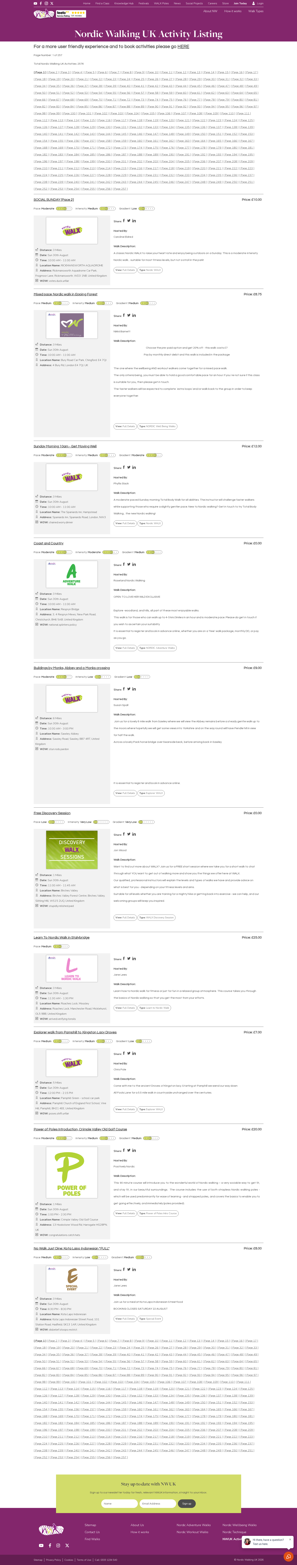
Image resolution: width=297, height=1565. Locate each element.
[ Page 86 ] (96, 106)
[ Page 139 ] (246, 127)
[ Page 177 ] (183, 147)
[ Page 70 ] (96, 99)
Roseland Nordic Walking (129, 580)
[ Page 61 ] (195, 93)
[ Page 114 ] (72, 120)
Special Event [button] (150, 1318)
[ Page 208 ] (231, 161)
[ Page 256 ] (104, 189)
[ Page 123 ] (215, 120)
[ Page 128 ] (72, 127)
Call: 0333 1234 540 (106, 1560)
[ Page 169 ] (57, 147)
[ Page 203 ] (152, 161)
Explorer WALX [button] (151, 793)
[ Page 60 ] (181, 93)
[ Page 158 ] (104, 141)
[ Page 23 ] (111, 79)
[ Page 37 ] (82, 86)
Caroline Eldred (123, 236)
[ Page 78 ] (209, 99)
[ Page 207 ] (215, 161)
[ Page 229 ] (120, 175)
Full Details (125, 270)
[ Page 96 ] (237, 106)
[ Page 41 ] (139, 86)
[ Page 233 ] (183, 175)
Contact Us (92, 1532)
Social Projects (194, 3)
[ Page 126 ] (41, 127)
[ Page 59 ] (167, 93)
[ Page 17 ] (251, 72)
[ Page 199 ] (88, 161)
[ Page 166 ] (231, 141)
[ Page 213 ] (88, 168)
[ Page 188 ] (136, 154)
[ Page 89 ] (139, 106)
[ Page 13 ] (195, 72)
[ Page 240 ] (72, 182)
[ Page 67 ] (54, 99)
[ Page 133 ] (152, 127)
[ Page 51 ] (54, 93)
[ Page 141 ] (57, 134)
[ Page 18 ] (40, 79)
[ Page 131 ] (120, 127)
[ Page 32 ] (237, 79)
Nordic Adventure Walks (194, 1525)
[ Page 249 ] (215, 182)
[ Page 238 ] (41, 182)
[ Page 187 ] (120, 154)
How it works (232, 11)
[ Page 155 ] (57, 141)
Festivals (144, 3)
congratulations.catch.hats (64, 1235)
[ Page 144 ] (104, 134)
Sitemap (90, 1525)
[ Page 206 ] (199, 161)
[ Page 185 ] (88, 154)
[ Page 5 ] (90, 72)
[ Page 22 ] (96, 79)
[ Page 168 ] (41, 147)
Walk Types (255, 11)
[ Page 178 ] (199, 147)
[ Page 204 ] (167, 161)
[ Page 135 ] (183, 127)
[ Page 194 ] (231, 154)
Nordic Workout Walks (192, 1532)
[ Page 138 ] (231, 127)
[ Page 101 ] (85, 113)
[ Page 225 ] (57, 175)
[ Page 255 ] (88, 189)
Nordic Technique (234, 1532)
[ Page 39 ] (111, 86)
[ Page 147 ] (152, 134)
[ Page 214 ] (104, 168)
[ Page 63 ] (223, 93)
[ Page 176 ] (167, 147)
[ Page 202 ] (136, 161)
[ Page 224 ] (41, 175)
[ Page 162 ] (167, 141)
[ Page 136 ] (199, 127)
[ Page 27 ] (167, 79)
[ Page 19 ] (54, 79)
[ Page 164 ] (199, 141)
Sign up (186, 1504)
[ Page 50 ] (40, 93)
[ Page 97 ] (251, 106)
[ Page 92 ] (181, 106)
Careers (212, 3)
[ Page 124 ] (231, 120)
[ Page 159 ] (120, 141)
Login (260, 3)
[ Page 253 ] (57, 189)
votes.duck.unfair (59, 281)
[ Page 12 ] (181, 72)
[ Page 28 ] (181, 79)
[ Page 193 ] (215, 154)
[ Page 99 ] (54, 113)
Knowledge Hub (124, 3)
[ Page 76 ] (181, 99)
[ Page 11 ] (167, 72)
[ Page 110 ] (227, 113)
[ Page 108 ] (196, 113)
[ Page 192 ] (199, 154)
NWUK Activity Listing (238, 1539)
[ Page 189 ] (152, 154)
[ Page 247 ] (183, 182)
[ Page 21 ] (82, 79)
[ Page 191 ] (183, 154)
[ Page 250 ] (231, 182)
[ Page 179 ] (215, 147)
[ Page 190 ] (167, 154)
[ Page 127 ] (57, 127)
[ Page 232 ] (167, 175)
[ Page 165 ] (215, 141)
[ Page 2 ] (53, 72)
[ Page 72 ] (125, 99)
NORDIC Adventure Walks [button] (157, 648)
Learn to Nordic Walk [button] (154, 1008)
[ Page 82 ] (40, 106)
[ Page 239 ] (57, 182)
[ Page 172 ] (104, 147)
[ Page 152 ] (231, 134)
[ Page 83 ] (54, 106)
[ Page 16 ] (237, 72)
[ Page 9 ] (139, 72)
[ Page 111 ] (243, 113)
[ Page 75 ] (167, 99)
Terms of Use (84, 1560)
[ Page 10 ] (153, 72)
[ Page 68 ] (68, 99)
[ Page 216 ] (136, 168)
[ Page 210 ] (41, 168)
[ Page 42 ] (153, 86)
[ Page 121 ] (183, 120)
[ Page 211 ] (57, 168)
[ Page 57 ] (139, 93)
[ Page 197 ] (57, 161)
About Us (137, 1525)
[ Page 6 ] (102, 72)
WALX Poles (161, 3)
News (177, 3)
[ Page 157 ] (88, 141)
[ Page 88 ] (125, 106)
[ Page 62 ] (209, 93)
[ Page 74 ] (153, 99)
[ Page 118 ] (136, 120)
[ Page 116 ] (104, 120)
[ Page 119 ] (152, 120)
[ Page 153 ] (246, 134)
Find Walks (92, 1539)
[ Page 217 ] (152, 168)
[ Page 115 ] (88, 120)
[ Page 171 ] (88, 147)
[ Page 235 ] (215, 175)
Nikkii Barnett (122, 331)
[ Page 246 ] (167, 182)
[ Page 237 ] (246, 175)
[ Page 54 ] (96, 93)
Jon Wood (120, 850)
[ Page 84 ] (68, 106)
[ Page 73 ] (139, 99)
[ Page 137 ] (215, 127)
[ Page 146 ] (136, 134)
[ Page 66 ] (40, 99)
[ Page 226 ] (72, 175)
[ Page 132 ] (136, 127)
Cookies (68, 1560)
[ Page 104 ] (132, 113)
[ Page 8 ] (127, 72)
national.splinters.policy (63, 624)
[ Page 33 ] (251, 79)
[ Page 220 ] (199, 168)
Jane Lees (120, 974)
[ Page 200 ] (104, 161)
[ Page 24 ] (125, 79)
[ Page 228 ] (104, 175)
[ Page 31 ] (223, 79)
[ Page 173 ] (120, 147)
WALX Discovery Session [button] (156, 917)
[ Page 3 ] (65, 72)
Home (86, 3)
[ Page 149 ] (183, 134)
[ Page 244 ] (136, 182)
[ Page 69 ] (82, 99)
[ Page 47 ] (223, 86)
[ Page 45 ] (195, 86)
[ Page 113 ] (57, 120)
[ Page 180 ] (231, 147)
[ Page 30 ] (209, 79)
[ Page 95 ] (223, 106)
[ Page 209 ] (246, 161)
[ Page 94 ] (209, 106)
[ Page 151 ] (215, 134)
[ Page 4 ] (78, 72)
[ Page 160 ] (136, 141)
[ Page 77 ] (195, 99)
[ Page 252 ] (41, 189)
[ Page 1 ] (40, 72)
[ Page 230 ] (136, 175)
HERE (183, 46)
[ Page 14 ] (209, 72)
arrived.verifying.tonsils (62, 1019)
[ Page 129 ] (88, 127)
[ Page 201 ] (120, 161)
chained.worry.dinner (61, 522)
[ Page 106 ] (164, 113)
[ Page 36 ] (68, 86)
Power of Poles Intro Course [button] (158, 1213)
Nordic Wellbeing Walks (240, 1525)
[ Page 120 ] (167, 120)
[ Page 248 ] (199, 182)
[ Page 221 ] (215, 168)
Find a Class (102, 3)
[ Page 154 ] (41, 141)
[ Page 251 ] (246, 182)
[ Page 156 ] (72, 141)
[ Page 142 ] (72, 134)
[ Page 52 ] (68, 93)
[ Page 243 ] (120, 182)
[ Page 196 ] (41, 161)
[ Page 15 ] (223, 72)
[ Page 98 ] (40, 113)
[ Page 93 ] (195, 106)
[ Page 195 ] (246, 154)
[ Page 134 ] (167, 127)
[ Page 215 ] (120, 168)
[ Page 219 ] (183, 168)
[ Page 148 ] (167, 134)
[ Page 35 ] (54, 86)
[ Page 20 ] (68, 79)
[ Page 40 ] (125, 86)
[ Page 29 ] (195, 79)
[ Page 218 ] (167, 168)
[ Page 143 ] (88, 134)
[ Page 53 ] (82, 93)
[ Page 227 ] (88, 175)
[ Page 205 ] (183, 161)
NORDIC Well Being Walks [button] (157, 426)
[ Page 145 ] (120, 134)
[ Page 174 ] (136, 147)
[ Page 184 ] (72, 154)
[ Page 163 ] (183, 141)
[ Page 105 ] (148, 113)
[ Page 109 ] (211, 113)
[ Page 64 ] (237, 93)
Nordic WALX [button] (150, 270)
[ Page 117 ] (120, 120)
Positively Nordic (124, 1166)
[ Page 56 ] (125, 93)
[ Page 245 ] (152, 182)
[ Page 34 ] (40, 86)
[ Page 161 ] (152, 141)
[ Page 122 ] (199, 120)
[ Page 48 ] (237, 86)
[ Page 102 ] (101, 113)
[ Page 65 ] (251, 93)
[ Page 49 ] (251, 86)
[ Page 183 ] (57, 154)
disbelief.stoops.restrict (63, 1329)
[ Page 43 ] (167, 86)
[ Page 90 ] (153, 106)
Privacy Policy (53, 1560)
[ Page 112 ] (41, 120)
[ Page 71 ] (111, 99)
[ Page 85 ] (82, 106)
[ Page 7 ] (115, 72)
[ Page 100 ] (69, 113)
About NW (210, 11)
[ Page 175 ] (152, 147)
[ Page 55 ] (111, 93)
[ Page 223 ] (246, 168)
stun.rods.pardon (59, 749)
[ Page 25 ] (139, 79)
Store (225, 3)
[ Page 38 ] (96, 86)
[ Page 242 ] (104, 182)
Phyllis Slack (121, 483)
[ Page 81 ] (251, 99)
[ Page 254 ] (72, 189)
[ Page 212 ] (72, 168)
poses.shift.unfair (59, 1113)
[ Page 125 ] (246, 120)
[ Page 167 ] (246, 141)
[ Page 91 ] (167, 106)
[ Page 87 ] (111, 106)
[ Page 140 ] (41, 134)
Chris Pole (120, 1069)
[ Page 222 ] (231, 168)
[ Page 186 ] (104, 154)
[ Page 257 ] (120, 189)
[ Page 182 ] (41, 154)
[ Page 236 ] (231, 175)
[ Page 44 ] (181, 86)
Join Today (240, 3)
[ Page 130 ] (104, 127)
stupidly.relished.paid (61, 906)
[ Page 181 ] (246, 147)
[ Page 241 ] (88, 182)
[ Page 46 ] (209, 86)
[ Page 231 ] (152, 175)
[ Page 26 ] (153, 79)
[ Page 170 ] (72, 147)
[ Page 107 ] (180, 113)
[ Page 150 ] (199, 134)
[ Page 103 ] (116, 113)
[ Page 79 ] (223, 99)
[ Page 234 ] (199, 175)
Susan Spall (121, 705)
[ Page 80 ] (237, 99)
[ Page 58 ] (153, 93)
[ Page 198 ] (72, 161)
